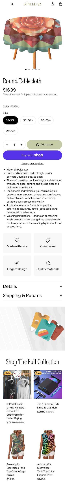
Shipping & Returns (22, 295)
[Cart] (61, 4)
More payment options (32, 163)
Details (10, 286)
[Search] (12, 4)
